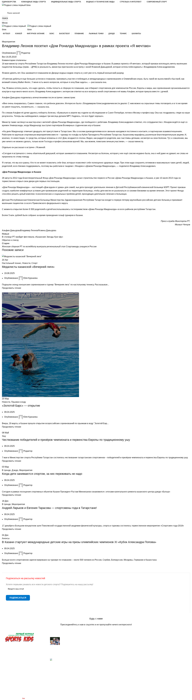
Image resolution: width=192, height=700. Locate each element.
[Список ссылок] (96, 350)
